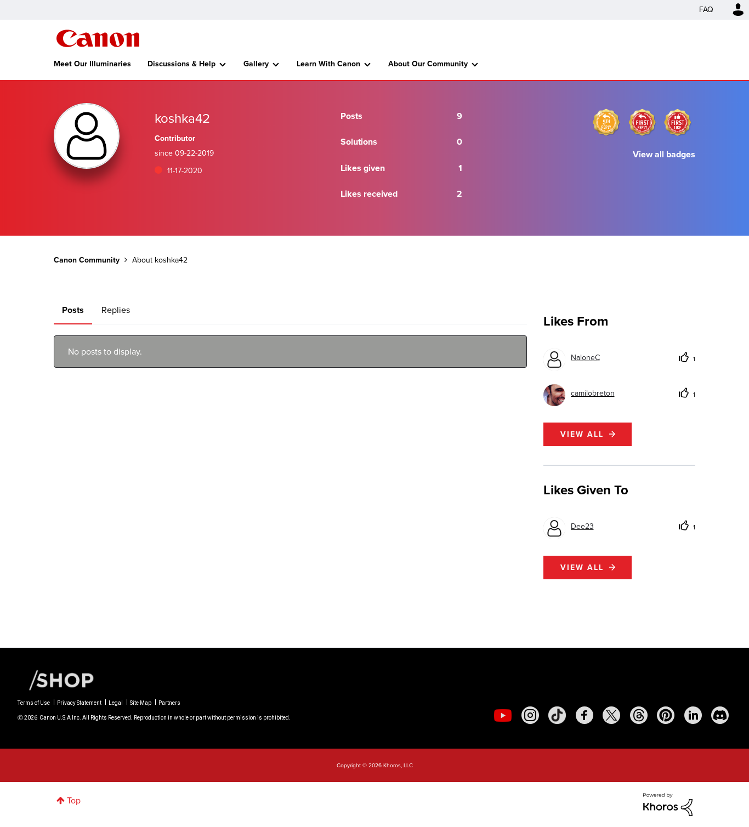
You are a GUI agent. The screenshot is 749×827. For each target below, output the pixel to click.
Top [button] (74, 800)
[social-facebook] (584, 715)
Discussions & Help (181, 64)
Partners (169, 703)
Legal (116, 703)
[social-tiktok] (557, 715)
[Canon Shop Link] (56, 680)
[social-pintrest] (665, 715)
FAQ (706, 9)
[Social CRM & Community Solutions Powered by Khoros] (668, 803)
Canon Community (97, 38)
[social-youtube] (503, 715)
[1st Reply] (642, 122)
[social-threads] (639, 715)
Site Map (140, 703)
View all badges (664, 154)
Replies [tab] (115, 310)
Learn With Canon (328, 64)
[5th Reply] (606, 122)
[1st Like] (677, 122)
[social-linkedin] (693, 715)
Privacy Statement (79, 703)
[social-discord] (720, 715)
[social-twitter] (611, 715)
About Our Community (428, 64)
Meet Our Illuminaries (92, 64)
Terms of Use (34, 703)
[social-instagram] (530, 715)
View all (582, 434)
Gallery (256, 64)
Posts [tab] (73, 310)
